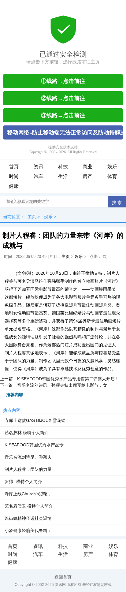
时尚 (14, 176)
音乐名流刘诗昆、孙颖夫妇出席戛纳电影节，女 (62, 385)
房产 (87, 176)
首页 (14, 166)
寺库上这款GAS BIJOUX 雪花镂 (35, 420)
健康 (14, 186)
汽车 (38, 176)
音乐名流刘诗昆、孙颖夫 (28, 457)
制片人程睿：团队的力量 (28, 469)
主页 (32, 216)
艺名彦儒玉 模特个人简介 (29, 506)
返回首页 (63, 577)
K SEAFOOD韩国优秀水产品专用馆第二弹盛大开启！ (68, 378)
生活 (63, 176)
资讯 (38, 166)
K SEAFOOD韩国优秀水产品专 (34, 444)
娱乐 (112, 166)
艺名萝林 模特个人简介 (27, 432)
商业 (87, 166)
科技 (63, 166)
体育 (112, 176)
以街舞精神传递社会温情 (28, 518)
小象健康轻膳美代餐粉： (28, 530)
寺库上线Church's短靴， (28, 493)
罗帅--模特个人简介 (23, 481)
